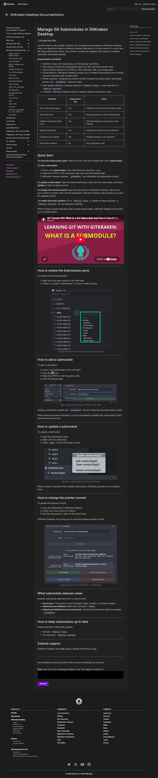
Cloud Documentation (20, 754)
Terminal (12, 107)
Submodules (13, 98)
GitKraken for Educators (65, 737)
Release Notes (11, 151)
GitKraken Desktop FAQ (15, 37)
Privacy (106, 743)
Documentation (18, 726)
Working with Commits (14, 47)
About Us (106, 716)
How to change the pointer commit (140, 45)
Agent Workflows (12, 128)
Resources (17, 724)
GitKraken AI (11, 124)
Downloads (11, 165)
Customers (61, 725)
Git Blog (60, 716)
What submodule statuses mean (140, 48)
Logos (105, 740)
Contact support (12, 168)
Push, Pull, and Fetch (17, 87)
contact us (97, 669)
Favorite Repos (14, 61)
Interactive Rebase (15, 81)
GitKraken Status (13, 177)
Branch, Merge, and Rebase (16, 65)
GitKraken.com (12, 174)
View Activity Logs (15, 58)
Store (59, 740)
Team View (13, 104)
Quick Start (133, 32)
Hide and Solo (14, 78)
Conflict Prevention (16, 69)
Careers (106, 719)
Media (105, 725)
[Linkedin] (89, 764)
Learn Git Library (63, 713)
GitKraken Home (149, 4)
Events (105, 734)
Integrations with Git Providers (17, 131)
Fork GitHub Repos (16, 72)
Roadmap (16, 731)
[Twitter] (69, 764)
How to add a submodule (138, 38)
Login (15, 722)
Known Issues (11, 145)
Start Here (10, 40)
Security (9, 148)
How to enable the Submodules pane (140, 35)
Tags (10, 101)
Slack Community (63, 731)
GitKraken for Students (65, 734)
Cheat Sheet (17, 733)
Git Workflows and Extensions (17, 138)
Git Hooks (12, 75)
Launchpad (10, 121)
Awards (106, 731)
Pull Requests (14, 90)
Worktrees (12, 115)
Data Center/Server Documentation (25, 756)
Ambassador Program (65, 722)
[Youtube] (82, 764)
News (105, 728)
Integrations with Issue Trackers (18, 135)
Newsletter (61, 728)
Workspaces (10, 118)
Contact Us (107, 713)
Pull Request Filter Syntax (15, 94)
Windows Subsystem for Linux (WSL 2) (16, 111)
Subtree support (135, 54)
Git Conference (62, 719)
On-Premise (10, 141)
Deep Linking (13, 84)
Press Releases (108, 737)
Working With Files (13, 44)
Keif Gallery (61, 743)
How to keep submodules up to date (140, 51)
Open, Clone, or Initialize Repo (15, 54)
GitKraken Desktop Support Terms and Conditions (16, 156)
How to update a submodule (140, 41)
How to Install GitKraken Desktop (18, 33)
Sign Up (138, 4)
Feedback (10, 171)
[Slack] (75, 764)
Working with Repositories (16, 50)
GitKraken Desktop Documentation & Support (16, 29)
